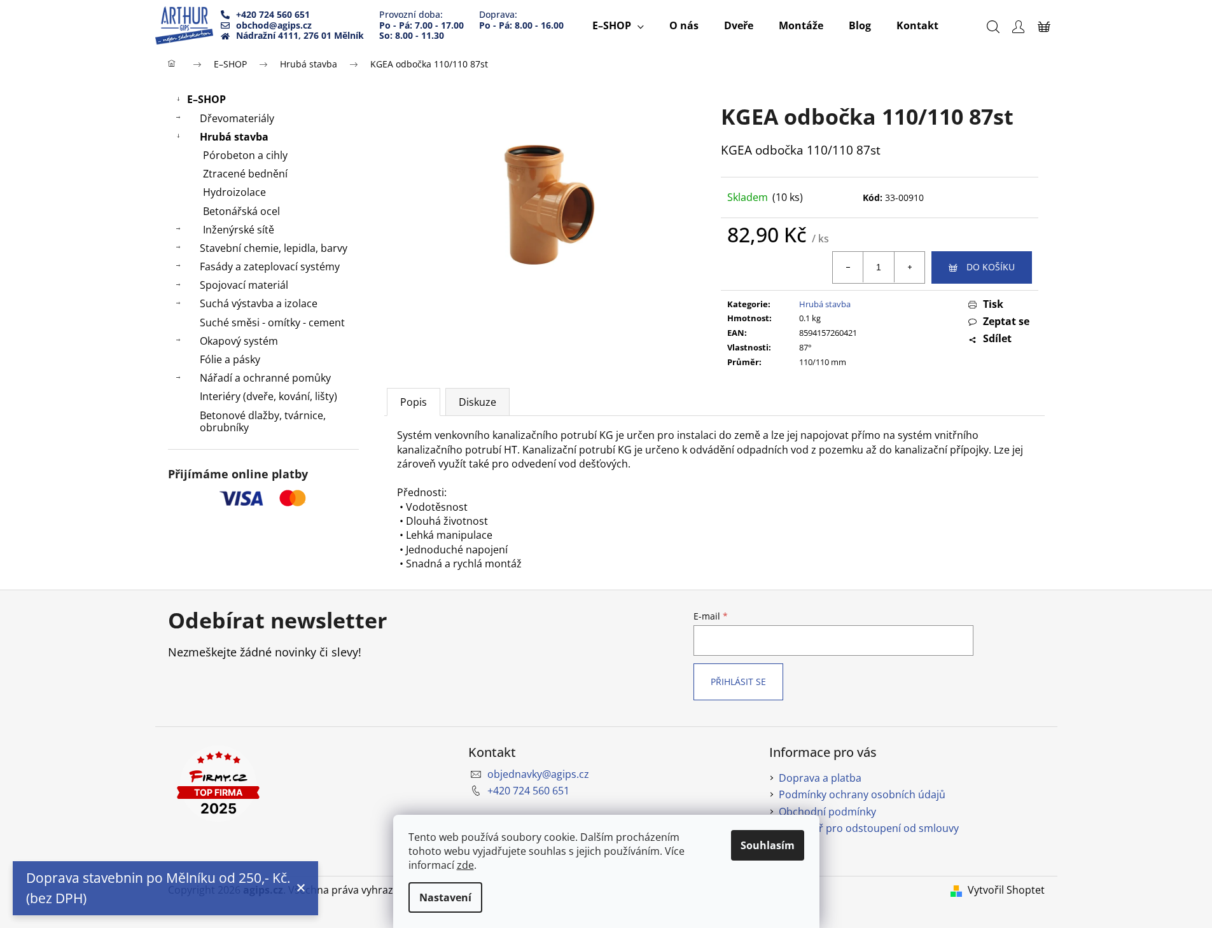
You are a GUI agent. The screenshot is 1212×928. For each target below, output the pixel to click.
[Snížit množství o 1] (848, 267)
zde (465, 865)
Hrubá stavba (234, 137)
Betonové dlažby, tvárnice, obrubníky (263, 421)
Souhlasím (768, 845)
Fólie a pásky (230, 359)
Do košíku (990, 267)
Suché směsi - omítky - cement (272, 322)
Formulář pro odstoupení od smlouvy (869, 828)
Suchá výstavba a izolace (258, 303)
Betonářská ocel (241, 211)
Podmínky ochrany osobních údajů (862, 794)
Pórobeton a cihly (245, 155)
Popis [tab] (413, 402)
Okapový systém (239, 341)
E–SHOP (206, 99)
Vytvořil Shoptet (1006, 890)
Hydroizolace (234, 192)
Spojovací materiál (244, 285)
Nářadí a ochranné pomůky (265, 378)
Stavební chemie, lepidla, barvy (273, 248)
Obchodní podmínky (827, 812)
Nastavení (445, 897)
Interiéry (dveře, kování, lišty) (268, 396)
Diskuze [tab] (477, 402)
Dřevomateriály (237, 118)
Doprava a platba (820, 778)
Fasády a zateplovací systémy (270, 267)
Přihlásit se (738, 681)
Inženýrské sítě (238, 230)
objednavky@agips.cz (538, 774)
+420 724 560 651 (528, 791)
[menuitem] (618, 25)
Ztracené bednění (245, 174)
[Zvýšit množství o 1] (909, 267)
